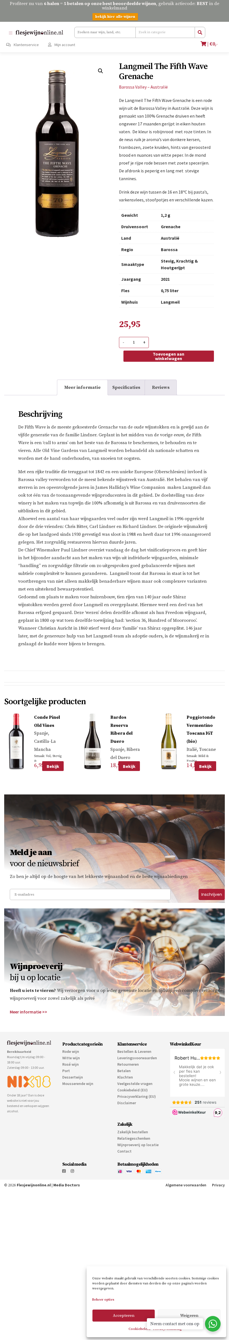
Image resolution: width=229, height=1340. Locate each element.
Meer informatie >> (28, 1012)
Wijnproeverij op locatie (138, 1144)
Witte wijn (71, 1057)
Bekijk (53, 766)
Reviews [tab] (161, 387)
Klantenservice (26, 44)
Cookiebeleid (139, 1329)
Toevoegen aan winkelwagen (168, 356)
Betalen (124, 1070)
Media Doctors (66, 1185)
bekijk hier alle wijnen (115, 17)
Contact (124, 1151)
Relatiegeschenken (133, 1138)
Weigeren (189, 1315)
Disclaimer (126, 1102)
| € (212, 44)
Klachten (125, 1077)
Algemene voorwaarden (186, 1185)
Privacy (218, 1185)
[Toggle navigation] (10, 33)
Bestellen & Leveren (134, 1051)
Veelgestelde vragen (134, 1083)
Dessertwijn (72, 1077)
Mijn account (64, 44)
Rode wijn (70, 1051)
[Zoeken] (200, 32)
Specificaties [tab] (126, 387)
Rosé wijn (70, 1064)
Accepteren (124, 1315)
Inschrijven (211, 894)
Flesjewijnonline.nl (34, 1185)
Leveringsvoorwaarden (137, 1057)
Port (66, 1070)
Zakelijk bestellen (132, 1131)
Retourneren (128, 1064)
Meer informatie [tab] (82, 387)
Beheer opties (103, 1300)
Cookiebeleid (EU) (132, 1090)
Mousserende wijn (77, 1083)
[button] (101, 71)
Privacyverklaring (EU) (136, 1096)
